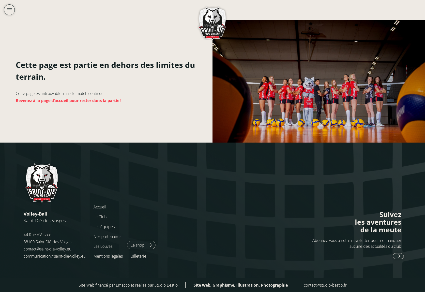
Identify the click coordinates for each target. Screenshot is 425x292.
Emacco (123, 285)
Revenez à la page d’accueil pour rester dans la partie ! (68, 100)
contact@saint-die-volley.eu (47, 249)
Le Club (100, 216)
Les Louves (102, 246)
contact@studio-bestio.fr (325, 285)
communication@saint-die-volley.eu (55, 256)
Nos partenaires (107, 236)
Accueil (99, 207)
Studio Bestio (166, 285)
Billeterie (138, 256)
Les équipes (104, 226)
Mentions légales (108, 256)
